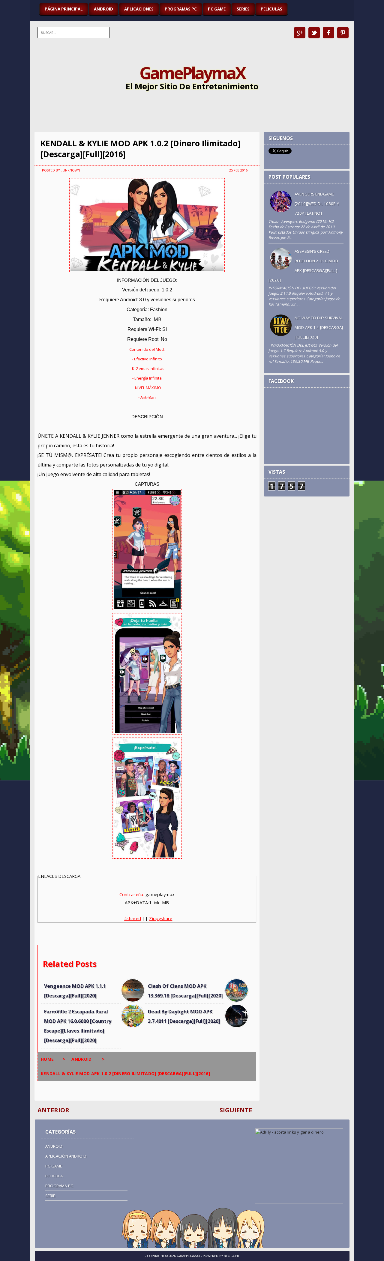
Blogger (231, 1256)
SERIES (243, 9)
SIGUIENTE (236, 1110)
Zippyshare (160, 918)
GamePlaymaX (192, 72)
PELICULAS (271, 9)
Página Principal (64, 9)
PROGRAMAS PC (181, 9)
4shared (132, 918)
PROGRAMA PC (59, 1185)
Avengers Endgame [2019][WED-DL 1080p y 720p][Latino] (317, 203)
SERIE (50, 1195)
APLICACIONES (139, 9)
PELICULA (54, 1176)
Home (47, 1059)
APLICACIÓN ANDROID (65, 1156)
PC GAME (217, 9)
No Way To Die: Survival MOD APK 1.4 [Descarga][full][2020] (319, 327)
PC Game (53, 1166)
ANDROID (103, 9)
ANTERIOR (53, 1110)
